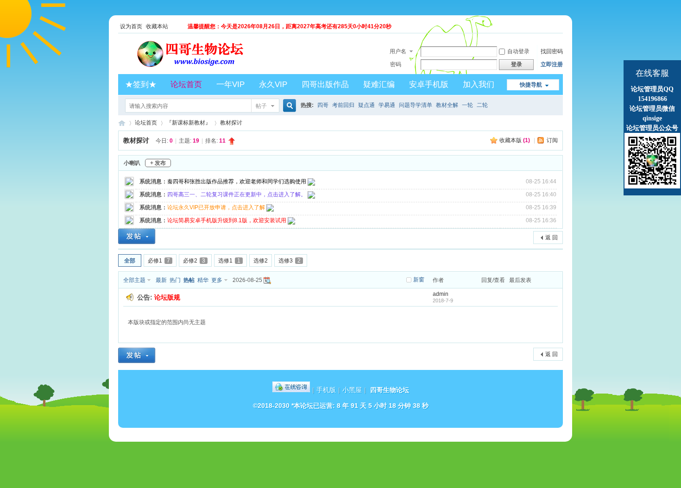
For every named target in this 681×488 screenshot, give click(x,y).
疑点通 (366, 105)
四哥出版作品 (325, 84)
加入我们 (478, 84)
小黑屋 (352, 390)
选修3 (289, 260)
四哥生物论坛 (122, 123)
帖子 (261, 106)
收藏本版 (514, 140)
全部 (129, 260)
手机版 (326, 390)
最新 (161, 280)
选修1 (229, 260)
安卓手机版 (428, 84)
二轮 (482, 105)
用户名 (398, 51)
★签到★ (141, 84)
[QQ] (291, 390)
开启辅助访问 (560, 26)
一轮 (467, 105)
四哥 (322, 105)
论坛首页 (186, 84)
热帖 (189, 280)
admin (440, 294)
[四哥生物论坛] (204, 68)
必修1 (159, 260)
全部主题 (134, 280)
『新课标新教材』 (188, 122)
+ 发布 (158, 163)
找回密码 (552, 51)
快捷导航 (531, 84)
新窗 (418, 279)
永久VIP (273, 84)
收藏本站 (157, 26)
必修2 (194, 260)
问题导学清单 (415, 105)
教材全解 (447, 105)
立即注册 (552, 64)
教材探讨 (231, 122)
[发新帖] (136, 236)
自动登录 (518, 51)
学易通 (386, 105)
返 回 (551, 237)
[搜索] (288, 105)
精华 (202, 280)
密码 (395, 64)
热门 (175, 280)
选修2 (260, 260)
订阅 (552, 140)
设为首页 (131, 26)
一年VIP (230, 84)
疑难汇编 (379, 84)
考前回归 (343, 105)
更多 (216, 280)
